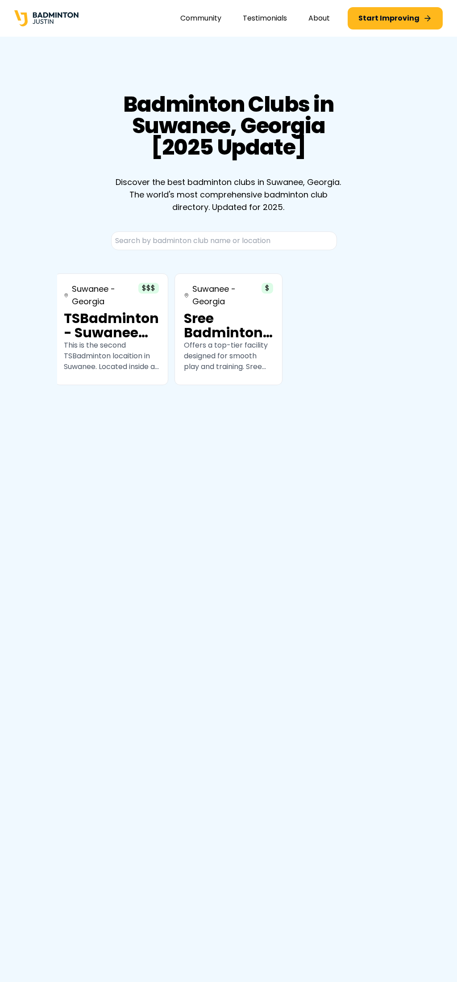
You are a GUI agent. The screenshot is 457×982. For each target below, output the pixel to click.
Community (200, 18)
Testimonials (265, 18)
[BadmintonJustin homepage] (46, 18)
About (319, 18)
